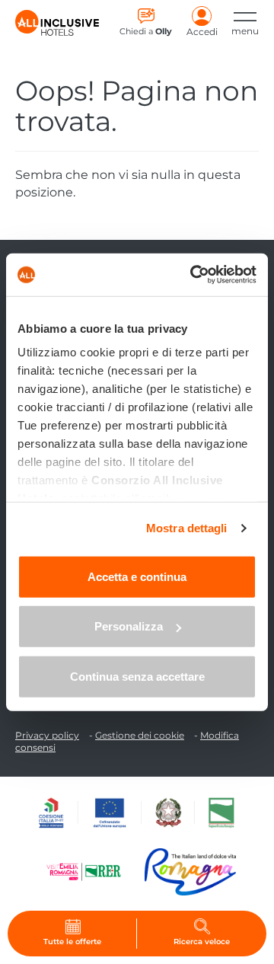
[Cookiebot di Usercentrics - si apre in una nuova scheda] (193, 275)
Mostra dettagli (187, 528)
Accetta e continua (137, 576)
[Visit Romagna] (190, 871)
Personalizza (128, 626)
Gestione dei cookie (139, 735)
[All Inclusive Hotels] (57, 23)
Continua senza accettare (137, 675)
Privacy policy (47, 735)
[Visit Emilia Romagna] (91, 872)
